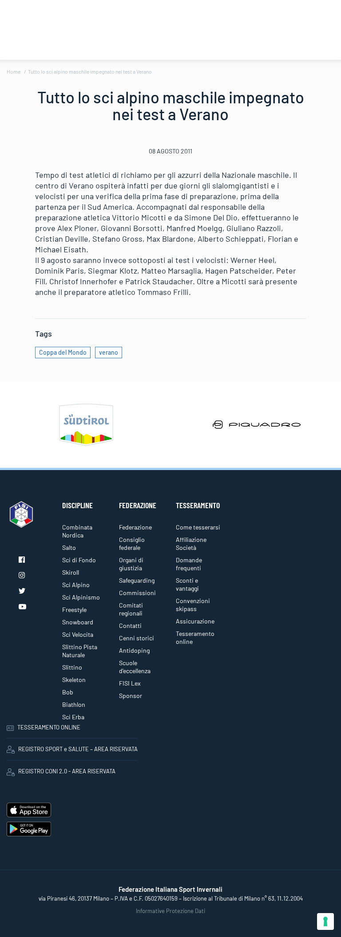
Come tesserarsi (198, 527)
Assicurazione (195, 621)
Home (13, 71)
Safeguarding (137, 580)
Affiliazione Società (191, 543)
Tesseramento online (195, 637)
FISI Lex (130, 683)
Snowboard (77, 622)
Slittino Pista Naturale (79, 651)
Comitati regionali (131, 609)
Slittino (72, 667)
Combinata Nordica (77, 531)
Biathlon (73, 704)
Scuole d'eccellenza (135, 666)
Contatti (130, 625)
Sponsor (130, 695)
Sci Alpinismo (81, 597)
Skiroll (70, 572)
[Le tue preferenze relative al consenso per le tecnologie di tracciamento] (325, 921)
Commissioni (137, 592)
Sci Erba (73, 717)
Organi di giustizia (131, 564)
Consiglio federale (132, 543)
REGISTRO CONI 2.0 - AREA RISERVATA (66, 771)
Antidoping (134, 650)
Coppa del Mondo (63, 352)
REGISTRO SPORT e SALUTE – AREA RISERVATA (78, 749)
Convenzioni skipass (193, 604)
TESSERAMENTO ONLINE (48, 727)
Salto (69, 547)
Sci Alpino (76, 584)
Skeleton (74, 679)
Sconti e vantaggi (187, 584)
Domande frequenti (189, 564)
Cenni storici (136, 638)
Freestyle (74, 609)
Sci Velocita (77, 634)
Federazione (135, 527)
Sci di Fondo (79, 560)
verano (108, 352)
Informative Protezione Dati (170, 910)
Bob (67, 692)
